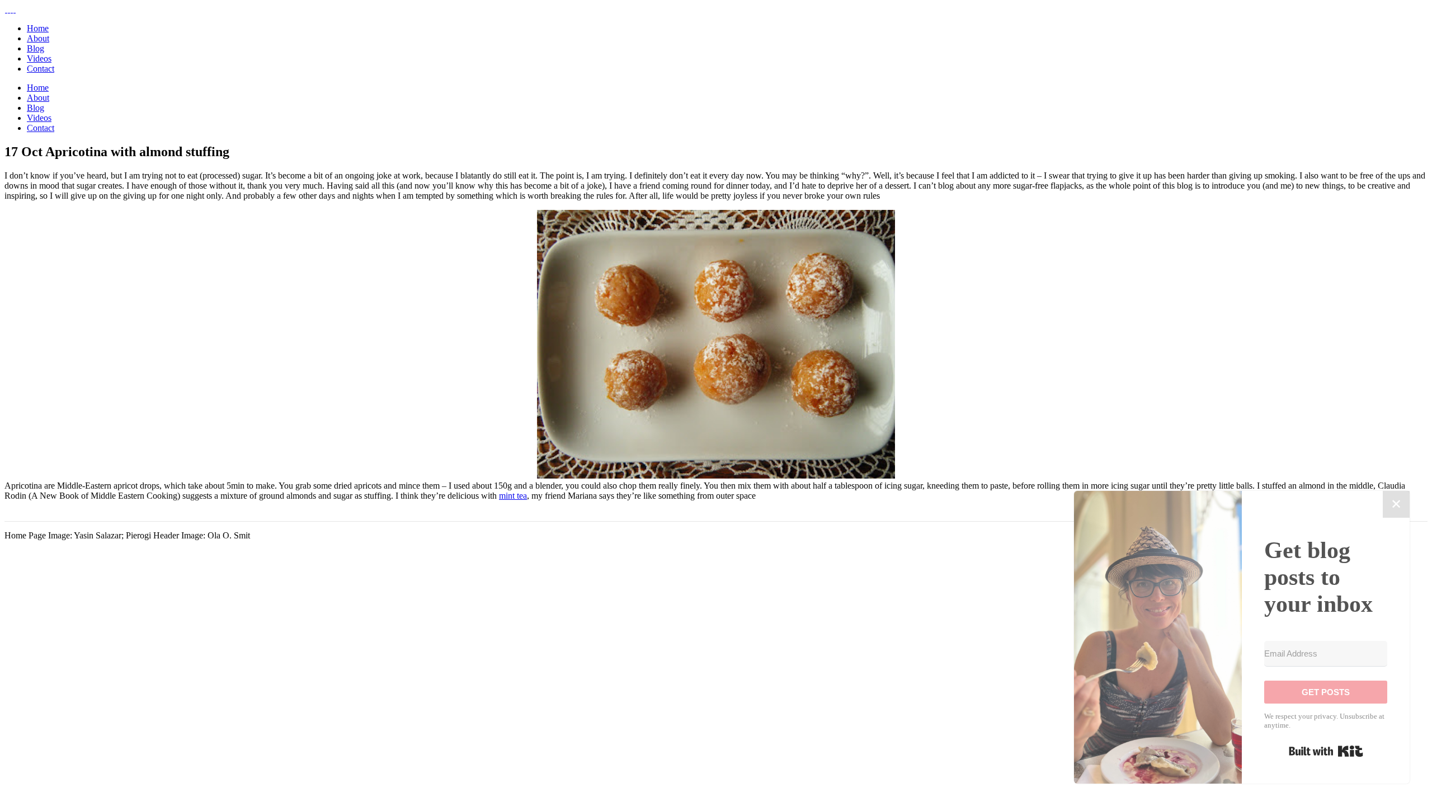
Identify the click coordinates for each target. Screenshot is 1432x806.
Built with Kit (1326, 751)
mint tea (513, 495)
